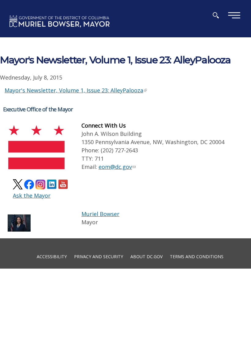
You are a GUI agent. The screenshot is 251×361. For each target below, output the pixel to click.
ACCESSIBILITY (52, 256)
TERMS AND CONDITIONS (196, 256)
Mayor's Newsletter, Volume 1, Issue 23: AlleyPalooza (74, 90)
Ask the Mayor (32, 195)
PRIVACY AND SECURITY (98, 256)
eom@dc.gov (115, 166)
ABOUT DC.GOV (146, 256)
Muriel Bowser (100, 214)
